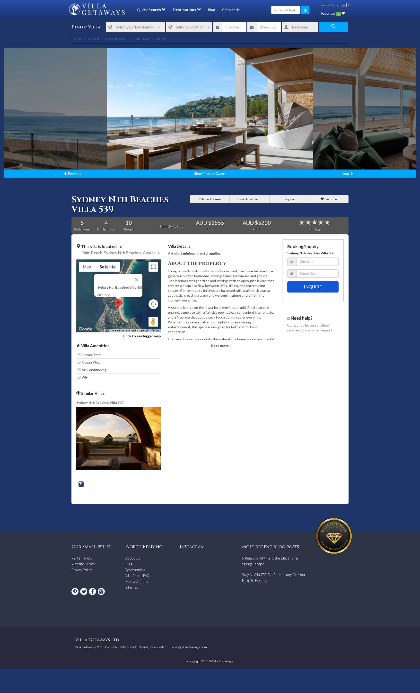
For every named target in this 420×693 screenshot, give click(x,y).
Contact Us (231, 10)
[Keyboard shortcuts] (106, 330)
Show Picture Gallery (210, 173)
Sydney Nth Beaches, (123, 252)
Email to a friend (249, 199)
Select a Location (189, 27)
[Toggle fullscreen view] (153, 267)
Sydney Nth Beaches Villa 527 (99, 402)
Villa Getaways (222, 661)
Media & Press (136, 581)
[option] (210, 108)
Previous (74, 173)
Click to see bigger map (142, 336)
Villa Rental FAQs (138, 575)
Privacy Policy (81, 570)
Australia (151, 252)
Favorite (330, 199)
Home (79, 39)
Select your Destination (135, 27)
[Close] (136, 280)
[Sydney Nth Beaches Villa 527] (118, 438)
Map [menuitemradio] (87, 266)
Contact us (295, 325)
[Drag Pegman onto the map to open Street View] (153, 322)
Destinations (185, 9)
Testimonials (135, 570)
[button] (118, 303)
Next (346, 173)
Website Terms (83, 564)
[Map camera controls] (153, 304)
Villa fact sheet (209, 199)
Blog (211, 10)
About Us (132, 558)
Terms (155, 330)
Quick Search (149, 9)
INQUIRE (313, 286)
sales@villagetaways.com (189, 647)
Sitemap (132, 587)
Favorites (330, 13)
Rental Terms (81, 558)
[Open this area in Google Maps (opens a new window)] (86, 329)
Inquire (289, 199)
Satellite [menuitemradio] (107, 266)
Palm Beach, (92, 252)
